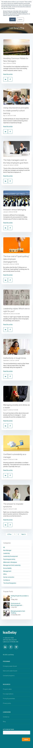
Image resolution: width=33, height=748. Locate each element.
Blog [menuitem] (4, 721)
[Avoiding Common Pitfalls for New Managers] (16, 47)
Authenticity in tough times (14, 358)
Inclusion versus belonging (14, 209)
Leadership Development (10, 556)
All (4, 547)
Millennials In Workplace (10, 562)
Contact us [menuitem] (6, 717)
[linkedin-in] (5, 647)
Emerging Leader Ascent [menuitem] (10, 666)
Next (23, 534)
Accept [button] (12, 19)
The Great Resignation (9, 583)
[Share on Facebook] (10, 79)
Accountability (7, 568)
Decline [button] (20, 19)
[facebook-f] (10, 647)
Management (7, 571)
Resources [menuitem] (6, 684)
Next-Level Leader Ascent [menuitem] (10, 671)
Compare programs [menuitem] (8, 675)
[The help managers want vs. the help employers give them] (16, 149)
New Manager (7, 550)
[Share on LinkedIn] (5, 79)
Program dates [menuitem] (7, 689)
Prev (10, 534)
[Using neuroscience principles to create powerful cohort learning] (16, 97)
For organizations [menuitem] (8, 694)
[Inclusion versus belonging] (16, 198)
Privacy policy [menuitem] (7, 703)
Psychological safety (9, 559)
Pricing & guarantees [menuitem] (9, 698)
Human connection (8, 577)
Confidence (6, 580)
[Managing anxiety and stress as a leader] (16, 394)
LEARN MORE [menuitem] (7, 712)
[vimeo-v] (16, 647)
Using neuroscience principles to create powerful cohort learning (16, 110)
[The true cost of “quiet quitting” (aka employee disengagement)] (16, 245)
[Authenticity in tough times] (16, 347)
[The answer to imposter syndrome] (16, 493)
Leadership (6, 553)
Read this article (8, 74)
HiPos (5, 574)
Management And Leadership (12, 565)
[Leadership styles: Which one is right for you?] (16, 297)
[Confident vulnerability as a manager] (16, 443)
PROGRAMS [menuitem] (6, 661)
